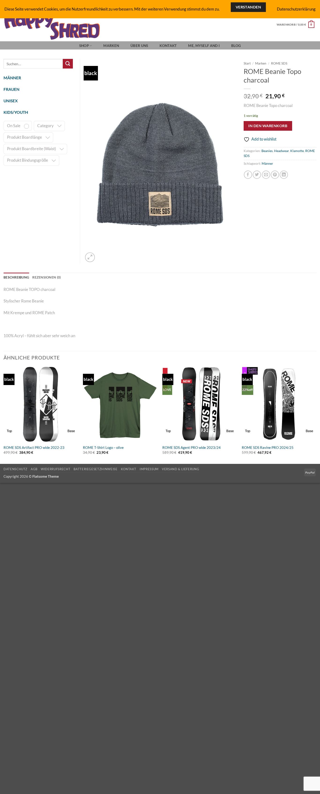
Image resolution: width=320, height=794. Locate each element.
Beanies (267, 151)
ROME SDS (279, 63)
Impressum (149, 469)
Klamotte (297, 151)
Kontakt (168, 45)
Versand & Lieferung (180, 469)
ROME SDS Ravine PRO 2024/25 (268, 447)
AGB (34, 469)
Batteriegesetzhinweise (95, 469)
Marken (111, 45)
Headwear (281, 151)
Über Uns (139, 45)
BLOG (236, 45)
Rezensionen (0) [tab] (46, 277)
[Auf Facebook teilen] (248, 175)
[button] (295, 24)
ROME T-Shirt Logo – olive (103, 447)
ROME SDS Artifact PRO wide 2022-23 (34, 447)
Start (247, 63)
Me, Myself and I (204, 45)
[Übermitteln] (68, 64)
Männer (267, 163)
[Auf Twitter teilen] (257, 175)
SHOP (84, 45)
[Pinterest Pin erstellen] (275, 175)
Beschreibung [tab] (16, 277)
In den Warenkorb (267, 125)
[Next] (316, 414)
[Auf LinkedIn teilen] (284, 175)
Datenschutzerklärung (296, 9)
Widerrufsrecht (55, 469)
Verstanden (248, 7)
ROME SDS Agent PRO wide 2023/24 (191, 447)
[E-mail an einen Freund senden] (266, 175)
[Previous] (3, 414)
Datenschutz (15, 469)
